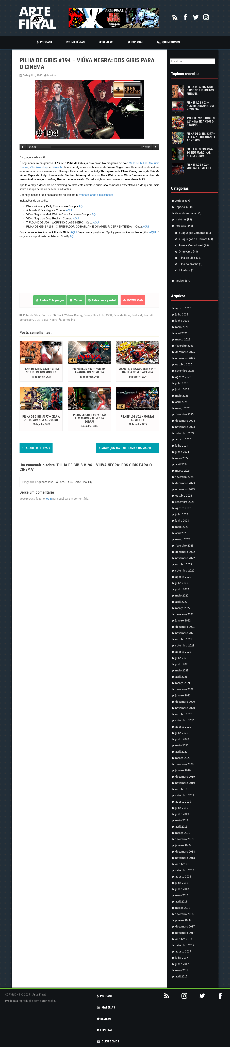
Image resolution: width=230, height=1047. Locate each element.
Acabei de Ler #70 (37, 448)
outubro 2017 (183, 939)
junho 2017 (182, 964)
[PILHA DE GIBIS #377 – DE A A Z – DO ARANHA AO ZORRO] (41, 398)
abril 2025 (181, 402)
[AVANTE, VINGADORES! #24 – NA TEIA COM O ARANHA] (137, 352)
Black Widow (65, 315)
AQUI (82, 206)
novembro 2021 (185, 633)
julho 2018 (181, 883)
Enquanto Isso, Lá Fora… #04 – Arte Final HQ (63, 482)
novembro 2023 (185, 489)
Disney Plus (91, 315)
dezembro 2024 (185, 420)
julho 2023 (181, 514)
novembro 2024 (185, 427)
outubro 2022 (183, 564)
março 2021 (182, 683)
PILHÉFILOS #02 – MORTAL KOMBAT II (138, 418)
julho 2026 (181, 314)
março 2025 (182, 408)
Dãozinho (57, 167)
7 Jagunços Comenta (192, 233)
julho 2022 (181, 583)
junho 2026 (182, 321)
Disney (78, 315)
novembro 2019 (185, 783)
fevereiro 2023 (184, 545)
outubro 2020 (183, 714)
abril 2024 (181, 464)
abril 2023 (181, 533)
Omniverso (185, 251)
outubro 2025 (183, 364)
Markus (51, 75)
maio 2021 (181, 670)
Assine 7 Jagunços (51, 300)
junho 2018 (182, 889)
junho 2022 (182, 589)
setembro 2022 (184, 570)
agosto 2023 (183, 508)
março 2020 (182, 758)
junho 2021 (182, 664)
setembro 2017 (184, 945)
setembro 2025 (184, 371)
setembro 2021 (184, 645)
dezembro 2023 (185, 483)
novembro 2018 (185, 858)
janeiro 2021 (183, 695)
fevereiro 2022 (184, 614)
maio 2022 (181, 595)
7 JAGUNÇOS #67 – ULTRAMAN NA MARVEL (126, 448)
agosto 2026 (183, 308)
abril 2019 (181, 826)
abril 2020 (181, 751)
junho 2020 (182, 739)
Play (23, 147)
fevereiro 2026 (184, 346)
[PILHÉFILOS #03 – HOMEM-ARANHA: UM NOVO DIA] (89, 352)
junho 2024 (182, 452)
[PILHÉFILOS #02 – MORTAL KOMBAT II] (137, 398)
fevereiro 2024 (184, 477)
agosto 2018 (183, 876)
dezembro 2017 (185, 926)
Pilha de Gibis (31, 315)
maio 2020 (181, 745)
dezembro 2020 (185, 702)
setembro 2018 (184, 870)
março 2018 (182, 908)
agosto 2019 (183, 801)
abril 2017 (181, 976)
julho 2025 (181, 383)
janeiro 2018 (183, 920)
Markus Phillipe (138, 163)
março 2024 (182, 470)
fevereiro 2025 (184, 414)
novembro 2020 (185, 708)
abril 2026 (181, 333)
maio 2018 (181, 895)
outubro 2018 (183, 864)
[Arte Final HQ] (37, 17)
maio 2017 (181, 970)
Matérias (180, 219)
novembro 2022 (185, 558)
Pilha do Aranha (188, 264)
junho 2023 (182, 520)
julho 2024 (181, 445)
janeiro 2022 (183, 620)
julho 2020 (181, 733)
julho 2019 (181, 808)
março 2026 (182, 339)
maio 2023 (181, 527)
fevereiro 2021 (184, 689)
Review (179, 281)
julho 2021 (181, 658)
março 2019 (182, 833)
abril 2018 (181, 901)
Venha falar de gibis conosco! (96, 194)
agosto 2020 (183, 726)
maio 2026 (181, 327)
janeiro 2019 (183, 845)
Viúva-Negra (49, 320)
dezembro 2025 (185, 352)
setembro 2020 (184, 720)
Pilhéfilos (184, 270)
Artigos (180, 201)
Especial (180, 207)
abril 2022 (181, 602)
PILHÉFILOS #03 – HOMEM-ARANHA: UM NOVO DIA (89, 370)
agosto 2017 (183, 951)
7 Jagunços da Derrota (193, 239)
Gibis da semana (185, 213)
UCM (38, 320)
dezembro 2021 (185, 627)
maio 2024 (181, 458)
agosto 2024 (183, 439)
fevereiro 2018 (184, 914)
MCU (109, 315)
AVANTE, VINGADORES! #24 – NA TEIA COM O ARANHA (137, 370)
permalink (68, 320)
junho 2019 (182, 814)
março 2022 (182, 608)
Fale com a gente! (103, 300)
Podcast (46, 315)
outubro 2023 (183, 495)
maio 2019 (181, 820)
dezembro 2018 (185, 851)
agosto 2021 (183, 652)
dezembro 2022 (185, 552)
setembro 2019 (184, 795)
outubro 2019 (183, 789)
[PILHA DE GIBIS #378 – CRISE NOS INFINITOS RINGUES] (41, 352)
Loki (102, 315)
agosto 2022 (183, 577)
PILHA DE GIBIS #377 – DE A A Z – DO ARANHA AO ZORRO (41, 418)
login (48, 498)
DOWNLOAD (134, 300)
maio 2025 (181, 395)
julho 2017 (181, 958)
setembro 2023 (184, 502)
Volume (155, 146)
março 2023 (182, 539)
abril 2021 (181, 677)
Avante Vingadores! (191, 245)
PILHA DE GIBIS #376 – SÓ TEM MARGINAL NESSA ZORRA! (89, 418)
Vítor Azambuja (39, 167)
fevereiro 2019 (184, 839)
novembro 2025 (185, 358)
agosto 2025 (183, 377)
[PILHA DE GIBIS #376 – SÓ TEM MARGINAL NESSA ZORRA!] (89, 398)
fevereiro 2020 (184, 764)
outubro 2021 (183, 639)
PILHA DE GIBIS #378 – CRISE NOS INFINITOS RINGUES (41, 370)
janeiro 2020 (183, 770)
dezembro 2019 (185, 776)
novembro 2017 (185, 933)
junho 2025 (182, 389)
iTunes (77, 300)
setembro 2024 (184, 433)
